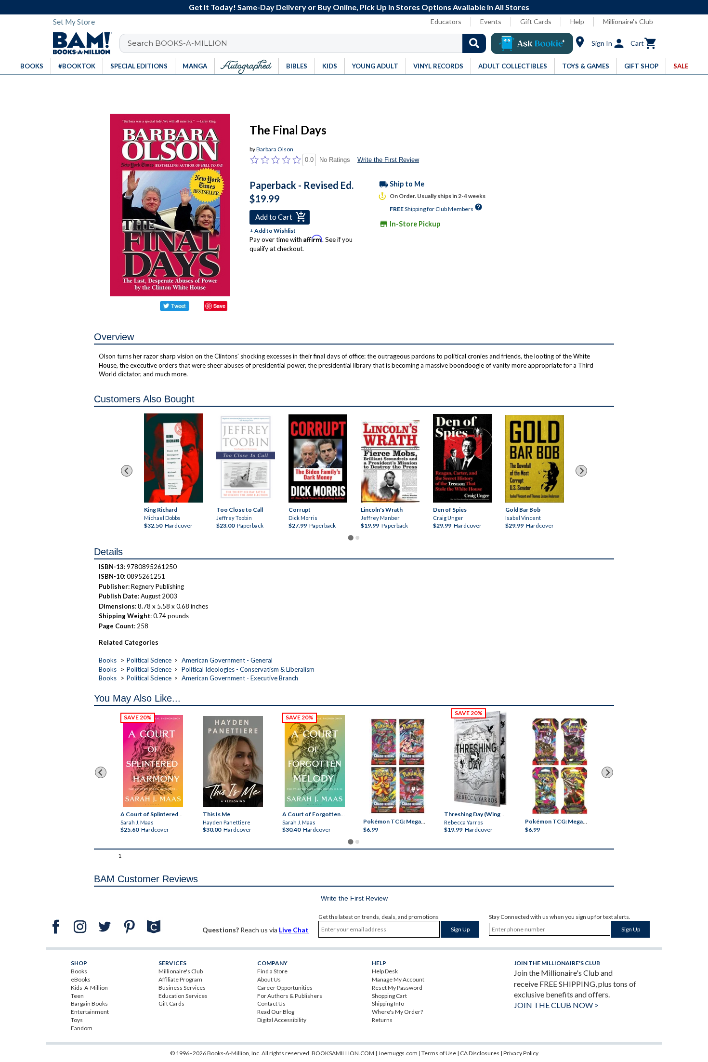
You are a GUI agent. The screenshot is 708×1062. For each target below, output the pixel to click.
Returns (382, 1019)
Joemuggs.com (398, 1053)
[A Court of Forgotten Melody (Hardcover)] (315, 761)
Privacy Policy (520, 1053)
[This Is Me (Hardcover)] (232, 761)
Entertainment (90, 1011)
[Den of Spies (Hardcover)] (462, 458)
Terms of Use (438, 1053)
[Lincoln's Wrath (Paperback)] (390, 461)
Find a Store (272, 971)
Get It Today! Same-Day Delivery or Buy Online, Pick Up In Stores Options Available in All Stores (359, 7)
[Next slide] (581, 471)
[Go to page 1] (350, 537)
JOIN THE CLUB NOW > (556, 1004)
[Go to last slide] (126, 471)
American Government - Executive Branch (240, 678)
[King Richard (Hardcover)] (173, 458)
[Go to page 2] (357, 538)
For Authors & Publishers (289, 995)
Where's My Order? (397, 1011)
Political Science (149, 660)
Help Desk (385, 971)
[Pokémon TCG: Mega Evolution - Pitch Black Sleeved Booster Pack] (560, 766)
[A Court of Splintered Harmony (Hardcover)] (153, 761)
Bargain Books (89, 1003)
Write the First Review (388, 159)
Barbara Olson (274, 149)
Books (108, 660)
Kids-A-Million (89, 987)
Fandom (81, 1028)
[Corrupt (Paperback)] (317, 458)
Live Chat (294, 930)
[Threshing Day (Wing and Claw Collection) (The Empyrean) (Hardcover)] (480, 759)
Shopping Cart (389, 995)
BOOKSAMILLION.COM (343, 1053)
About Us (269, 979)
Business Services (182, 987)
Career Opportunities (285, 987)
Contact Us (271, 1003)
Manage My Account (398, 979)
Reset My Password (397, 987)
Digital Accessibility (281, 1019)
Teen (77, 995)
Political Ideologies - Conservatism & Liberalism (248, 669)
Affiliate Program (180, 979)
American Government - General (227, 660)
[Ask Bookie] (532, 43)
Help (577, 21)
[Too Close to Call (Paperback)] (245, 457)
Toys (77, 1019)
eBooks (81, 979)
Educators (446, 21)
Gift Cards (535, 21)
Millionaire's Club (628, 21)
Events (490, 21)
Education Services (183, 995)
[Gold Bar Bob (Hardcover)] (534, 459)
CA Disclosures (479, 1053)
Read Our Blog (275, 1011)
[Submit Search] (474, 43)
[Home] (79, 43)
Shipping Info (388, 1003)
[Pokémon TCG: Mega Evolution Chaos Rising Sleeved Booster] (397, 766)
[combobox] (309, 43)
